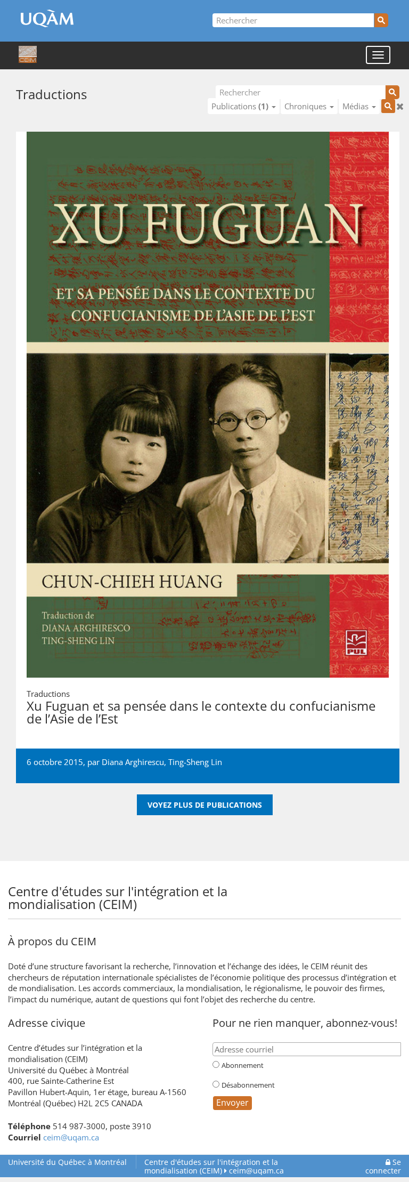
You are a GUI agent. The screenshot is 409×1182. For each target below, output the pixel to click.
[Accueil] (28, 55)
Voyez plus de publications (205, 805)
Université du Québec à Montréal (67, 1162)
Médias (356, 106)
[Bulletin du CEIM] (387, 890)
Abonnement (243, 1065)
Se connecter (383, 1166)
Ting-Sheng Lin (195, 762)
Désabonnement (248, 1085)
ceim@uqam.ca (71, 1137)
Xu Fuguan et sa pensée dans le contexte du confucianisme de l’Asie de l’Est (201, 712)
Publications (239, 106)
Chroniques (306, 106)
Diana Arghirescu (133, 762)
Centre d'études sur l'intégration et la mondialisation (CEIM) (211, 1166)
